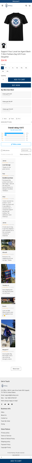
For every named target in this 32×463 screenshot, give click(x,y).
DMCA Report (16, 455)
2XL (17, 67)
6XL (7, 71)
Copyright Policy (6, 447)
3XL (22, 67)
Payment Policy (5, 444)
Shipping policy (5, 441)
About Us (3, 415)
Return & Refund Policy (8, 438)
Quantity (3, 75)
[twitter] (5, 404)
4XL (26, 67)
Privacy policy (5, 433)
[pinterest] (12, 404)
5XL (3, 71)
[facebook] (2, 404)
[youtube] (9, 404)
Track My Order (5, 421)
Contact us (4, 418)
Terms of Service (6, 436)
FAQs (2, 412)
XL (12, 67)
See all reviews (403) (16, 130)
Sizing (3, 424)
